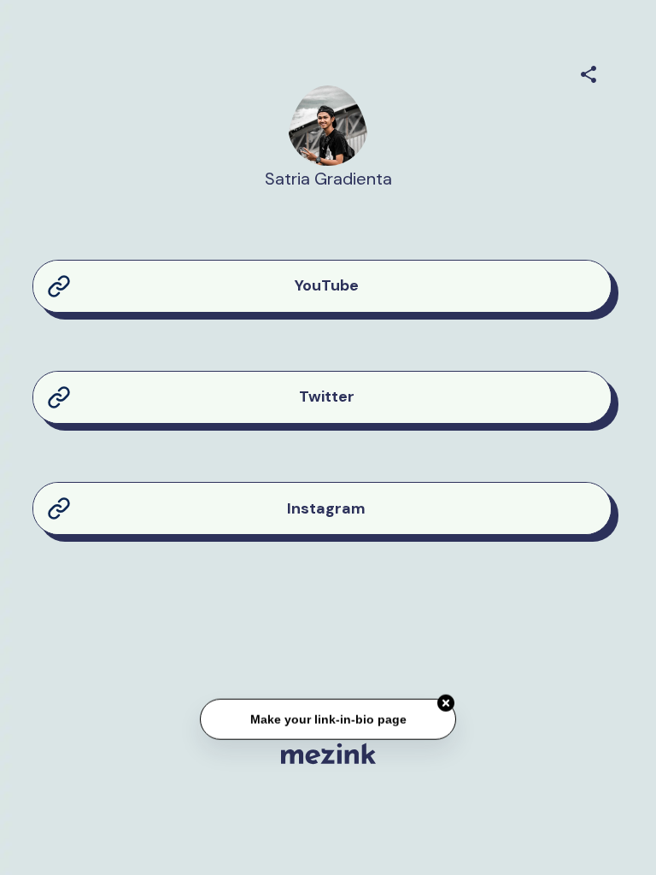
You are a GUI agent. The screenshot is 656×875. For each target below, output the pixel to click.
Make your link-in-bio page (327, 718)
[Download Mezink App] (328, 753)
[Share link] (588, 71)
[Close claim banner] (445, 703)
